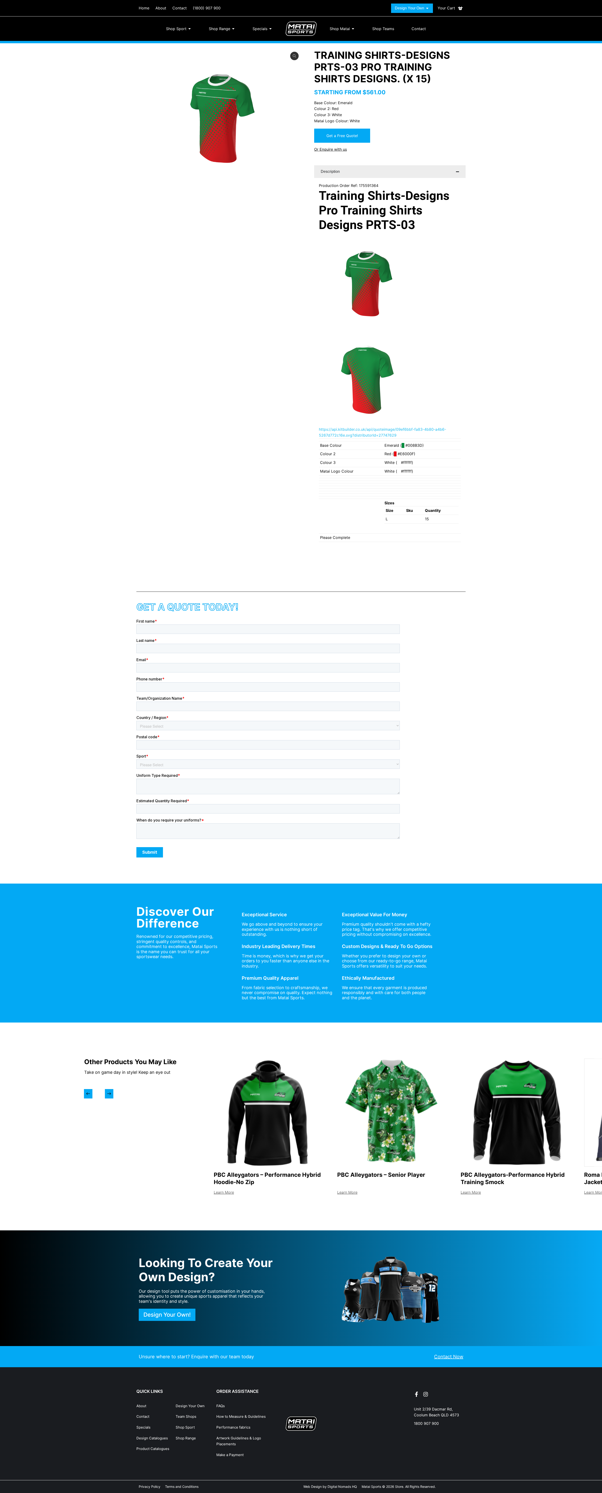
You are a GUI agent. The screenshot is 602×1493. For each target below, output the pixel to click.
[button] (88, 1093)
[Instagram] (425, 1394)
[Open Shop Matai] (353, 29)
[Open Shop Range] (233, 29)
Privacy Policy (149, 1487)
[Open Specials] (270, 29)
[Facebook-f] (416, 1394)
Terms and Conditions (181, 1487)
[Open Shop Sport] (189, 29)
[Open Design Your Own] (427, 8)
